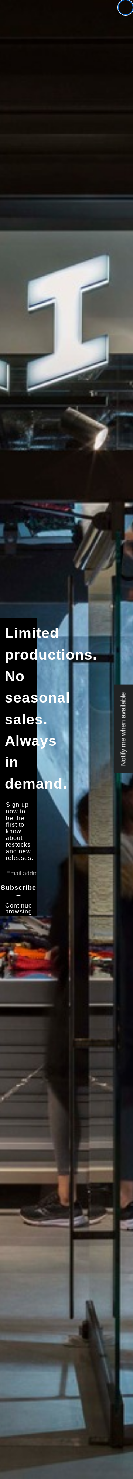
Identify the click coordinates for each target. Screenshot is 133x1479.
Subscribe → (18, 891)
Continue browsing (18, 908)
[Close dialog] (125, 7)
